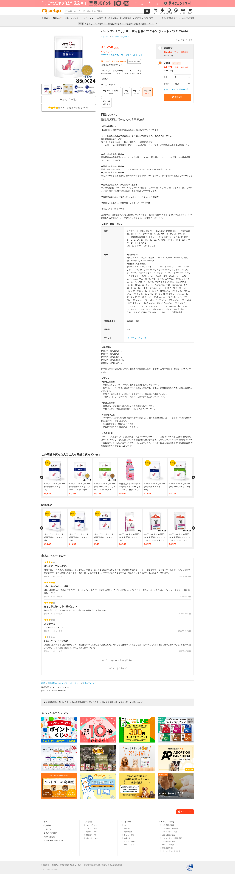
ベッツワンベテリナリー (137, 338)
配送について (91, 835)
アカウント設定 (167, 821)
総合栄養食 (113, 18)
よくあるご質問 (188, 18)
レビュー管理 (129, 835)
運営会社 (46, 865)
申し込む (178, 97)
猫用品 (56, 18)
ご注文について (92, 828)
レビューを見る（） (75, 107)
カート (126, 825)
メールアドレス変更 (169, 831)
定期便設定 (128, 831)
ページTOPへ (186, 811)
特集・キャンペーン (73, 18)
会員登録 (47, 825)
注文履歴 (127, 828)
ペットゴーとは (92, 825)
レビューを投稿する (117, 668)
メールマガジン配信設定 (171, 851)
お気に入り (128, 838)
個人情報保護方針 (109, 702)
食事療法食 (102, 18)
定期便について (92, 831)
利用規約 (55, 865)
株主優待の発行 (168, 848)
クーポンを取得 (134, 61)
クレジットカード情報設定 (172, 838)
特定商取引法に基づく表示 (57, 702)
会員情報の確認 (168, 825)
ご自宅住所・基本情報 (170, 828)
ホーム (46, 821)
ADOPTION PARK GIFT (143, 18)
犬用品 (44, 18)
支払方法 (124, 702)
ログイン (177, 18)
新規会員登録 (167, 18)
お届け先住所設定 (168, 835)
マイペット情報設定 (169, 841)
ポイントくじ (129, 844)
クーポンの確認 (130, 841)
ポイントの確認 (168, 844)
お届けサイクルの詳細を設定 (176, 89)
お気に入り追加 (70, 99)
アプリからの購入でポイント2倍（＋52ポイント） (122, 55)
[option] (117, 3)
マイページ (127, 821)
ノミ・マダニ (89, 18)
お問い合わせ (137, 702)
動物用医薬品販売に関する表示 (85, 702)
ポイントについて (92, 838)
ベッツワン (105, 37)
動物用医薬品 (125, 18)
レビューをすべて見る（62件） (117, 660)
